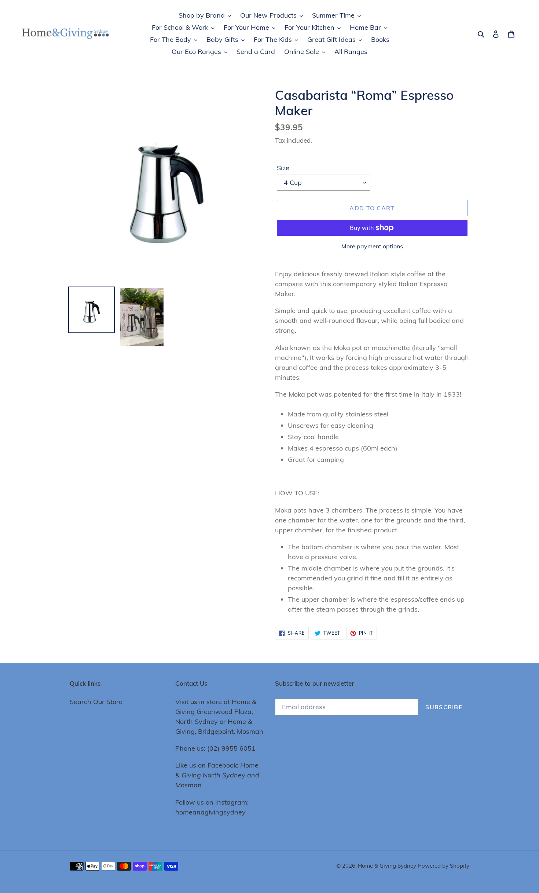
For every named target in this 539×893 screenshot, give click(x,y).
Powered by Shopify (443, 865)
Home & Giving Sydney (387, 865)
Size (283, 168)
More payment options (372, 246)
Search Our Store (96, 701)
